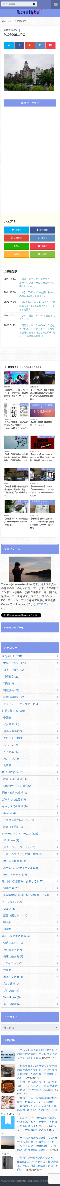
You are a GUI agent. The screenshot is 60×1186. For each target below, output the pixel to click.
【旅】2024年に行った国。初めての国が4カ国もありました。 (37, 294)
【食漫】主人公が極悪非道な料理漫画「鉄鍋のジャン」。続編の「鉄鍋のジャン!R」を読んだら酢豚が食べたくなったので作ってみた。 (29, 1105)
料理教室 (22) (11, 676)
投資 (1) (7, 969)
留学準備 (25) (11, 888)
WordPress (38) (12, 997)
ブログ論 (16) (11, 990)
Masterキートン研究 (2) (17, 785)
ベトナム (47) (11, 751)
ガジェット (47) (12, 949)
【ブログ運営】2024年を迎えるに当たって (37, 317)
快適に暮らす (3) (13, 942)
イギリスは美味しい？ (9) (18, 819)
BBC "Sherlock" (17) (15, 874)
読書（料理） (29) (13, 697)
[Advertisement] (30, 133)
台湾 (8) (7, 765)
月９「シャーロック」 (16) (19, 847)
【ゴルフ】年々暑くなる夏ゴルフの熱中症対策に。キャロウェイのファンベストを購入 (37, 1053)
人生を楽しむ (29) (12, 901)
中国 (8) (7, 717)
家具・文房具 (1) (13, 976)
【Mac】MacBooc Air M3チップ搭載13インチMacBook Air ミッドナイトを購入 (37, 306)
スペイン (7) (10, 744)
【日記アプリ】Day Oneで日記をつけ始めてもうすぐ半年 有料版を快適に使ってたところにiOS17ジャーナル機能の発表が (37, 331)
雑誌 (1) (7, 929)
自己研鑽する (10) (12, 772)
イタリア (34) (11, 724)
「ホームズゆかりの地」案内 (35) (23, 853)
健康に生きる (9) (13, 956)
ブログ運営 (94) (11, 983)
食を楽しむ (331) (12, 656)
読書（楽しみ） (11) (15, 915)
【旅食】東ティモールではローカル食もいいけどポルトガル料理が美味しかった (36, 283)
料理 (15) (8, 683)
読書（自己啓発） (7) (15, 778)
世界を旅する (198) (13, 710)
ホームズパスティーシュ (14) (20, 867)
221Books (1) (11, 840)
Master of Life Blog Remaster (28, 1181)
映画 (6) (7, 922)
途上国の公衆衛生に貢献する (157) (22, 881)
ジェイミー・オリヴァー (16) (20, 703)
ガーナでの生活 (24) (14, 799)
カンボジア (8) (11, 758)
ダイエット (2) (14, 963)
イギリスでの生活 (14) (15, 806)
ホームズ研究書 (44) (15, 860)
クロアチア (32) (12, 737)
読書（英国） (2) (13, 826)
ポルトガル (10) (12, 731)
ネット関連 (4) (11, 1004)
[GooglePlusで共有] (30, 45)
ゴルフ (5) (9, 908)
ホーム (7, 21)
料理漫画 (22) (11, 690)
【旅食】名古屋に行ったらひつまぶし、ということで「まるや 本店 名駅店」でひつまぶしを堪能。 (37, 1085)
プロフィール (46, 604)
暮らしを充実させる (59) (16, 935)
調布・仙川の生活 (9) (14, 792)
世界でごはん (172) (14, 662)
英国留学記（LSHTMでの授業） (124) (26, 894)
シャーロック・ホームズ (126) (20, 833)
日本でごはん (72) (13, 669)
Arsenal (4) (9, 813)
